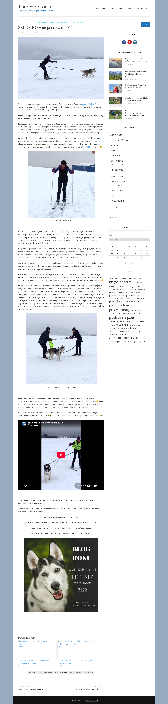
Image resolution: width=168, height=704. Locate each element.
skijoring (89, 673)
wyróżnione (115, 218)
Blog (97, 8)
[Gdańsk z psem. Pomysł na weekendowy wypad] (115, 88)
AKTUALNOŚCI (116, 135)
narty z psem (61, 673)
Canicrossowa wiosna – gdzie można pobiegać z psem (67, 663)
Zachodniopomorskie (123, 338)
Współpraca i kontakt (134, 8)
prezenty (140, 321)
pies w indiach (140, 298)
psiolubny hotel (114, 331)
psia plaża (122, 325)
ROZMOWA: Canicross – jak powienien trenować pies (27, 663)
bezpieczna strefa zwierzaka (130, 278)
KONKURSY (115, 156)
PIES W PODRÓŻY (117, 181)
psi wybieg (123, 331)
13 (135, 250)
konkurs (113, 292)
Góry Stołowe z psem (129, 287)
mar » (132, 263)
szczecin (113, 334)
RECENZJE (114, 207)
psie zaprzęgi (76, 673)
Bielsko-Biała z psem (85, 660)
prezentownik (130, 321)
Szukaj (145, 24)
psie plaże (124, 328)
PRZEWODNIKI (118, 201)
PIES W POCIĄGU (118, 190)
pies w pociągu (119, 305)
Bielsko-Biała (46, 673)
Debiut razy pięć (44, 660)
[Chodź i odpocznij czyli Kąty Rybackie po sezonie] (115, 100)
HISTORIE (114, 145)
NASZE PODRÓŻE (117, 176)
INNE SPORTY (62, 23)
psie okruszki (114, 328)
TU (72, 509)
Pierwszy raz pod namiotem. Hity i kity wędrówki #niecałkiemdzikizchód (136, 113)
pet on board (135, 293)
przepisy (112, 325)
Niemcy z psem (124, 292)
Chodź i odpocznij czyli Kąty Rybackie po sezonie (136, 99)
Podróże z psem (35, 6)
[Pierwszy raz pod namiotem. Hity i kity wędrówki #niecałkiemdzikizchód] (115, 114)
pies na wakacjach (116, 298)
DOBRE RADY (117, 185)
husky (140, 286)
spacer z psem (134, 331)
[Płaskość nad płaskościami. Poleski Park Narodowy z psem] (115, 75)
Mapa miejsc (117, 8)
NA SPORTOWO (77, 23)
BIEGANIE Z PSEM (46, 23)
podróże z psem (122, 317)
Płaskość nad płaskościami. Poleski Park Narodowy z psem (135, 74)
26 (129, 257)
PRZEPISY (116, 196)
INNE (112, 150)
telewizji (86, 147)
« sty (126, 263)
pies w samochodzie (117, 313)
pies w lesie (115, 301)
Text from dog (123, 334)
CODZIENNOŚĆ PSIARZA (120, 140)
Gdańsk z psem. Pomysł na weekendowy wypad (135, 86)
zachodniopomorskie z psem (120, 341)
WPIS (44, 503)
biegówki (33, 673)
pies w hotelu (130, 298)
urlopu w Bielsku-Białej (90, 104)
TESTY (113, 212)
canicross (115, 286)
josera (121, 289)
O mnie (105, 8)
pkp (139, 313)
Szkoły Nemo (98, 141)
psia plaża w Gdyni (135, 325)
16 (112, 254)
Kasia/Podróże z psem (27, 32)
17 (118, 254)
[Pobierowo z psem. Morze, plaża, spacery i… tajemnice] (115, 62)
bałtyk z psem (113, 278)
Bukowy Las (137, 282)
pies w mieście (131, 301)
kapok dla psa (141, 290)
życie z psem (139, 341)
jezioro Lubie (113, 290)
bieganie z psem (120, 282)
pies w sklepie (131, 313)
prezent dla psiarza (116, 321)
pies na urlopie (133, 295)
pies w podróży (119, 310)
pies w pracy (136, 310)
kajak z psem (130, 289)
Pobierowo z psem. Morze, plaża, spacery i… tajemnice (136, 60)
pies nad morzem (117, 295)
